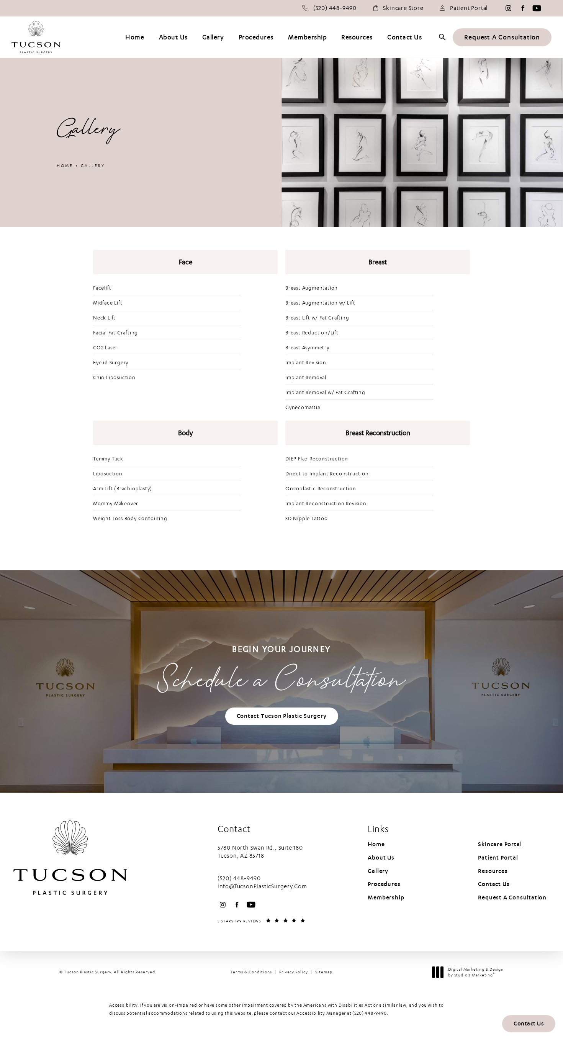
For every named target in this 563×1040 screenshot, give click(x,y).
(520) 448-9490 (369, 1013)
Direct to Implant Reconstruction (327, 473)
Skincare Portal (500, 844)
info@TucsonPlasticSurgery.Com (262, 886)
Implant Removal (305, 377)
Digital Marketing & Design (476, 972)
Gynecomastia (302, 407)
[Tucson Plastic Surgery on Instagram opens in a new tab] (508, 8)
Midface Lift (108, 303)
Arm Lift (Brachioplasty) (122, 488)
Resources (492, 871)
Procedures (384, 884)
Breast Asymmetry (307, 347)
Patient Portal (469, 8)
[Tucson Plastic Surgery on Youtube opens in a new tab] (537, 8)
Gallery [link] (213, 37)
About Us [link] (173, 37)
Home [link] (134, 37)
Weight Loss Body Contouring (130, 518)
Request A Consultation (502, 37)
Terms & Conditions (251, 972)
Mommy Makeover (115, 503)
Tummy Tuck (108, 458)
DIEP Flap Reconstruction (316, 458)
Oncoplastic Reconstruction (320, 488)
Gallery (93, 165)
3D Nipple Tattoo (306, 518)
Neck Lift (104, 317)
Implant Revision (305, 362)
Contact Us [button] (529, 1023)
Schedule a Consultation (281, 672)
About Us (381, 857)
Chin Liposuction (114, 377)
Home (65, 165)
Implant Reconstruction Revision (326, 503)
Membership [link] (307, 37)
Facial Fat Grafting (115, 332)
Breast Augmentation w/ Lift (320, 303)
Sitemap (323, 972)
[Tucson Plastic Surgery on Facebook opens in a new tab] (522, 8)
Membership (386, 897)
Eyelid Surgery (110, 362)
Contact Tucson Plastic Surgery (282, 715)
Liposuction (108, 473)
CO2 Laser (105, 347)
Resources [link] (357, 37)
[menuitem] (508, 8)
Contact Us (493, 884)
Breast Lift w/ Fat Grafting (317, 317)
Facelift (102, 288)
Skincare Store (403, 8)
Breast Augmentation (311, 288)
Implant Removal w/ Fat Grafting (325, 392)
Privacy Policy (293, 972)
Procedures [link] (256, 37)
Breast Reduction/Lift (312, 332)
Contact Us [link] (404, 37)
